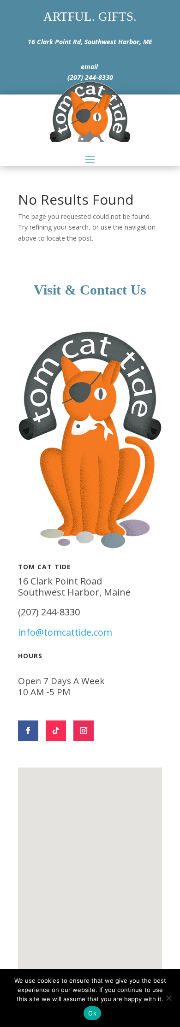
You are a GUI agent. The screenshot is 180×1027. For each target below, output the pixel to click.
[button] (93, 859)
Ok (92, 1013)
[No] (168, 998)
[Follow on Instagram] (83, 730)
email (89, 66)
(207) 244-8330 (90, 77)
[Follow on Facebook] (28, 730)
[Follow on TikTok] (56, 730)
